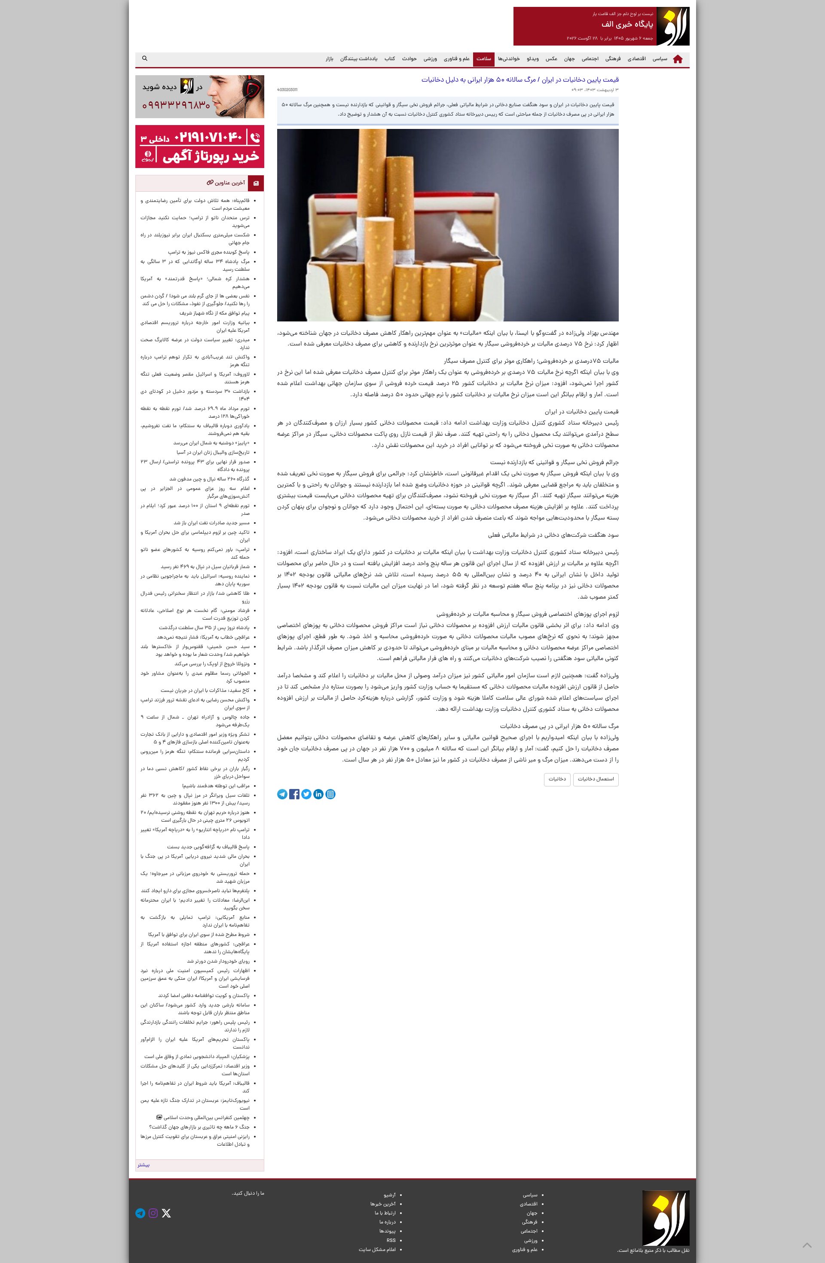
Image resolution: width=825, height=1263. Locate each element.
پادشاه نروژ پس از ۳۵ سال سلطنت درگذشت (204, 628)
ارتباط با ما (385, 1213)
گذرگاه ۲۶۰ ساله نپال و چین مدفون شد (209, 479)
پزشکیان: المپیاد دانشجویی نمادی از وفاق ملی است (196, 1057)
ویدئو (533, 59)
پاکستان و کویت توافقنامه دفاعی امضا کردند (203, 996)
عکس (551, 59)
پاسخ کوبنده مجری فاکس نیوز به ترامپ (209, 253)
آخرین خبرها (383, 1204)
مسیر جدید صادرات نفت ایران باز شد (212, 523)
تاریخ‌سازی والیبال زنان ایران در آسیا (213, 453)
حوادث (409, 59)
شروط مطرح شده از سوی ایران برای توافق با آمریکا (199, 935)
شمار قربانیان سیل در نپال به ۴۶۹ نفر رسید (205, 567)
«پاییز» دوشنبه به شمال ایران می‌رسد (211, 443)
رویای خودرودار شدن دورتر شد (217, 962)
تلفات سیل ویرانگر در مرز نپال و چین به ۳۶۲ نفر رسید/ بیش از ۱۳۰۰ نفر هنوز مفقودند (195, 799)
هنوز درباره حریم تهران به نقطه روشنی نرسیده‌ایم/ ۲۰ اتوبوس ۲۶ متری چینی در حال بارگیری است (195, 817)
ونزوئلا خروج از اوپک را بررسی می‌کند (212, 664)
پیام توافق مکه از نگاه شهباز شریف (215, 314)
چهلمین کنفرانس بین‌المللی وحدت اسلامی (206, 1118)
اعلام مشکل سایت (377, 1250)
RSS (391, 1241)
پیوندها (387, 1231)
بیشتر (144, 1165)
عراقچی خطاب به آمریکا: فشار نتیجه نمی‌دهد (203, 638)
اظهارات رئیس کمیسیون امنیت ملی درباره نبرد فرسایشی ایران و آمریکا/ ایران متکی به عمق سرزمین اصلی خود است (195, 979)
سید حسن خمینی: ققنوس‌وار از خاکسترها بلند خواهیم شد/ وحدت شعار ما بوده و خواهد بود (195, 651)
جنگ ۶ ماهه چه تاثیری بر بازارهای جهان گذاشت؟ (199, 1128)
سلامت (482, 59)
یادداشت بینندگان (359, 59)
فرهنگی (613, 59)
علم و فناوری (457, 59)
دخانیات (557, 779)
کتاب (390, 59)
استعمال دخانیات (596, 779)
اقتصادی (637, 59)
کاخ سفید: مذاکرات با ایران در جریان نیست (205, 691)
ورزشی (430, 59)
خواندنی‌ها (509, 59)
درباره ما (387, 1222)
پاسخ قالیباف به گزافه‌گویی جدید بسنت (208, 847)
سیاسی (660, 59)
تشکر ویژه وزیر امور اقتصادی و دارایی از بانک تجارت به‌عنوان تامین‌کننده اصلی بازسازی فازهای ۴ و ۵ (195, 738)
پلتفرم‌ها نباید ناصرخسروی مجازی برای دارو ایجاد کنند (195, 891)
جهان (569, 59)
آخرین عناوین (229, 183)
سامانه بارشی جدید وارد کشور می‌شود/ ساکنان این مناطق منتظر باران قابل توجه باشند (195, 1009)
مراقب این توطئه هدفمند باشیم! (216, 786)
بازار (329, 59)
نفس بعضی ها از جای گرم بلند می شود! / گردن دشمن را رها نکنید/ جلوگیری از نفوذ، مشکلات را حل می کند (195, 300)
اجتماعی (590, 59)
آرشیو (390, 1195)
